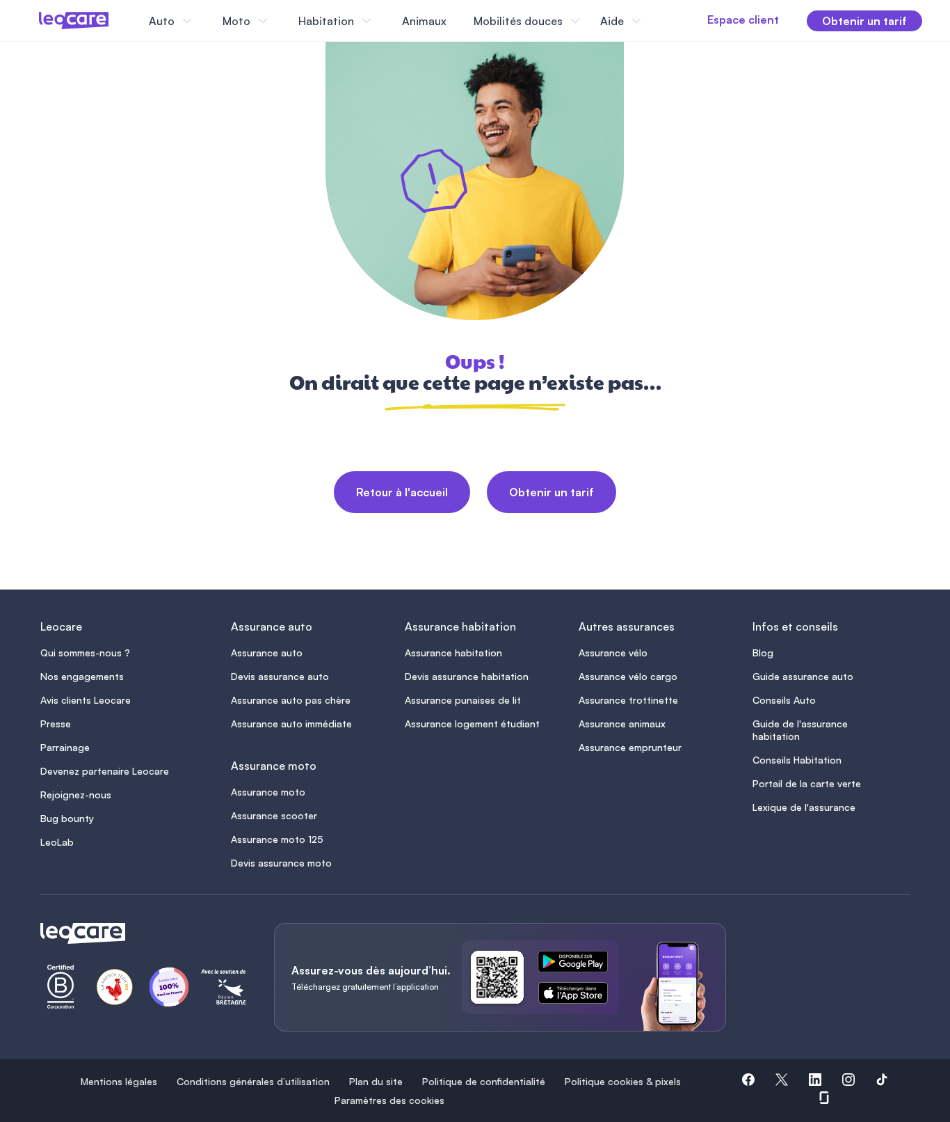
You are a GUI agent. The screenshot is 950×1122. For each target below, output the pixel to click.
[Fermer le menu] (657, 21)
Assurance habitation (453, 652)
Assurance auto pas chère (291, 700)
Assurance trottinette (628, 700)
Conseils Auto (784, 700)
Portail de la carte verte (806, 783)
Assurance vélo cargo (628, 676)
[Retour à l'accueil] (140, 933)
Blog (762, 652)
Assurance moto (268, 792)
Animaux (424, 21)
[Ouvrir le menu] (33, 21)
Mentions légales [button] (119, 1081)
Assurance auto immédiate (291, 723)
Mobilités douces (518, 21)
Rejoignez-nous (75, 794)
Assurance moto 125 (277, 839)
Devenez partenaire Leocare (104, 771)
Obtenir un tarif (551, 492)
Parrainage (65, 747)
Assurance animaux (622, 723)
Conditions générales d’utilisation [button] (253, 1081)
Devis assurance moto (281, 863)
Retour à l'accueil (402, 492)
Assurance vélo (613, 652)
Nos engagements (82, 676)
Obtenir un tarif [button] (864, 21)
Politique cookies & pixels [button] (623, 1081)
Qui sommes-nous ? (85, 652)
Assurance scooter (274, 815)
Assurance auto (267, 652)
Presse (55, 723)
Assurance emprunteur (630, 747)
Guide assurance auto (802, 676)
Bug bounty (67, 818)
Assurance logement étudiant (472, 723)
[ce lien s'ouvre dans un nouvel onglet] (578, 964)
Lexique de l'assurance (803, 807)
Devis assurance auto (280, 676)
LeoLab (57, 842)
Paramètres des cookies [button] (389, 1100)
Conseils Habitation (797, 760)
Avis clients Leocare (85, 700)
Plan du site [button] (376, 1081)
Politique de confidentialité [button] (483, 1081)
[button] (748, 1082)
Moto (236, 21)
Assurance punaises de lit (463, 700)
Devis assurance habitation (467, 676)
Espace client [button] (743, 19)
